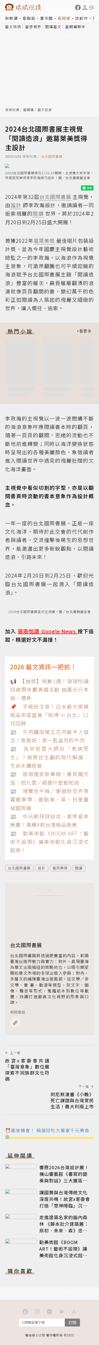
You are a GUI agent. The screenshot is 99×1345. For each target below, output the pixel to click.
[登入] (84, 7)
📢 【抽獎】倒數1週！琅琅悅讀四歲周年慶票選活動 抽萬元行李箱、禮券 (49, 689)
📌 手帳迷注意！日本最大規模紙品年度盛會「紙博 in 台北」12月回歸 (49, 715)
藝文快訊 (13, 26)
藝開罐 (64, 18)
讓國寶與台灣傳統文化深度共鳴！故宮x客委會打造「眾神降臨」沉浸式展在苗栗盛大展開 (64, 1202)
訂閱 (72, 1322)
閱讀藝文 (53, 26)
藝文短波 (45, 110)
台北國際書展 (51, 156)
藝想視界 (33, 26)
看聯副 (29, 18)
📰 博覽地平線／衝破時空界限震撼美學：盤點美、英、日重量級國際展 (49, 799)
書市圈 (46, 18)
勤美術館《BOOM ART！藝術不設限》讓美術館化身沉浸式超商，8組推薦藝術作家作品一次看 (64, 1255)
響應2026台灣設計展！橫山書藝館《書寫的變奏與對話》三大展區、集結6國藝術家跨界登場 (64, 1177)
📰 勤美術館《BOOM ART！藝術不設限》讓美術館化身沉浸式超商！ (49, 842)
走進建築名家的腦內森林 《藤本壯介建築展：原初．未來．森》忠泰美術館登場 (64, 1227)
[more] (84, 331)
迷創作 (81, 18)
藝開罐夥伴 (75, 26)
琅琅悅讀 (12, 110)
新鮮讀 (11, 18)
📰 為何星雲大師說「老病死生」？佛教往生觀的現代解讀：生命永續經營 (49, 757)
